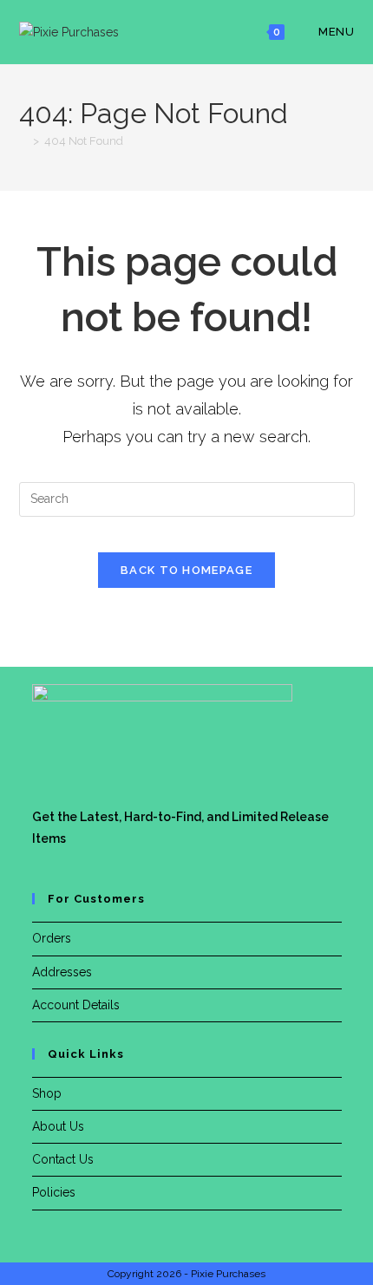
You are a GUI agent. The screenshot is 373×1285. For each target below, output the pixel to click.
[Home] (23, 140)
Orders (51, 938)
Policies (53, 1192)
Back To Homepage (186, 570)
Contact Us (63, 1159)
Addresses (62, 972)
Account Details (76, 1005)
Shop (47, 1093)
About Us (58, 1126)
